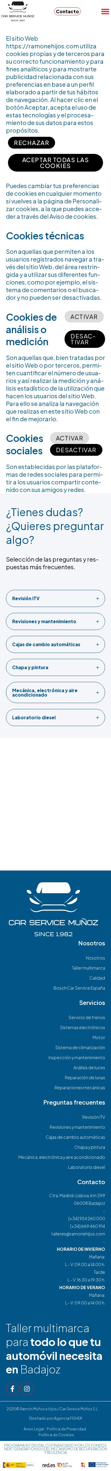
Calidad (97, 977)
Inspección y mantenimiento (77, 1057)
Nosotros (95, 957)
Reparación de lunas (85, 1077)
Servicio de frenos (87, 1017)
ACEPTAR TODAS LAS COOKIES (55, 162)
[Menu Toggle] (105, 11)
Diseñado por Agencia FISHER (55, 1418)
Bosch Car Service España (79, 987)
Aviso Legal (34, 1429)
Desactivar (82, 338)
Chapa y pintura (89, 1147)
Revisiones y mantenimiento (77, 1127)
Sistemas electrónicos (82, 1027)
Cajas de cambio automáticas (75, 1137)
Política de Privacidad (66, 1429)
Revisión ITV (93, 1117)
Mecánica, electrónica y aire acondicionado (61, 1157)
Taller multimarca (88, 967)
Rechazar (31, 142)
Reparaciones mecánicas (79, 1087)
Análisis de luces (89, 1067)
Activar (84, 316)
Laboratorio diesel (86, 1167)
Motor (99, 1037)
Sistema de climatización (80, 1047)
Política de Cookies (56, 1435)
